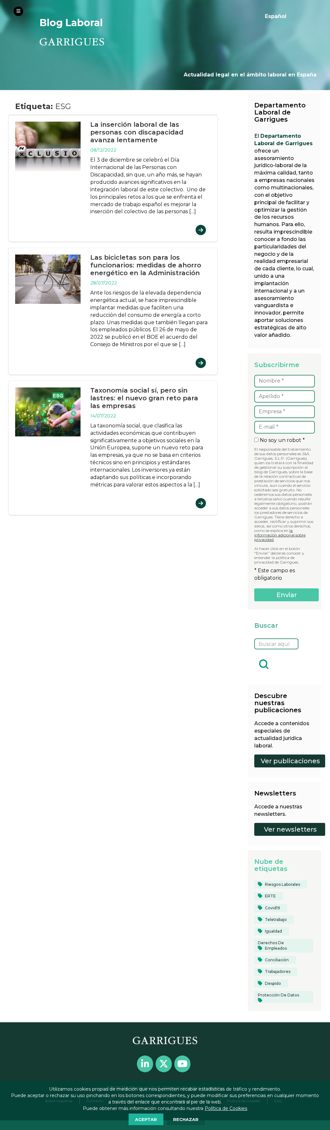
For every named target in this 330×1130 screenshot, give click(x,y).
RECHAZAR (186, 1119)
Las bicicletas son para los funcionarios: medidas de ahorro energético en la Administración (145, 265)
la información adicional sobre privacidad (280, 535)
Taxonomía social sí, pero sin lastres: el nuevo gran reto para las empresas (144, 398)
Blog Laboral (71, 23)
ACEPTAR (146, 1119)
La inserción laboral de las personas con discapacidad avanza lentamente (136, 132)
